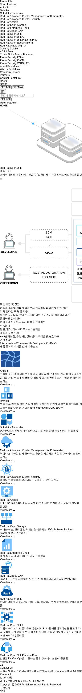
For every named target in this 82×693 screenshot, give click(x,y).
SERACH (5, 87)
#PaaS (53, 343)
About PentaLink (9, 66)
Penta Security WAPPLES (14, 63)
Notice (3, 83)
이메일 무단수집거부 (32, 681)
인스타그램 (6, 677)
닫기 (2, 91)
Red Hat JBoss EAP (11, 30)
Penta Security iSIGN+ (12, 60)
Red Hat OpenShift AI (12, 36)
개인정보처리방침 (10, 681)
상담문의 (5, 688)
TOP (2, 691)
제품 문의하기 (8, 346)
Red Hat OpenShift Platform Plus (18, 39)
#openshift (42, 343)
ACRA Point (6, 51)
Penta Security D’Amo (12, 57)
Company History (10, 72)
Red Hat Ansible (9, 22)
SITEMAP (18, 87)
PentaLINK (6, 1)
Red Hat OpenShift (10, 33)
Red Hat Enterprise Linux (14, 28)
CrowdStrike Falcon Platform (16, 54)
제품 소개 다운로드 (27, 346)
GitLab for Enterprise (12, 13)
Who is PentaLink (10, 69)
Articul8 (4, 7)
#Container (22, 343)
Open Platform (8, 4)
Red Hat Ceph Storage (13, 25)
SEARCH (5, 99)
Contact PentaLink (10, 78)
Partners (5, 75)
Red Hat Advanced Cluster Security (20, 19)
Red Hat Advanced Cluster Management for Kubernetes (31, 16)
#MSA (32, 343)
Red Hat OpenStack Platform (16, 42)
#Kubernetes (7, 343)
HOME (4, 105)
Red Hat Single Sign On (13, 45)
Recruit (4, 81)
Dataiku (4, 10)
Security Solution (9, 48)
